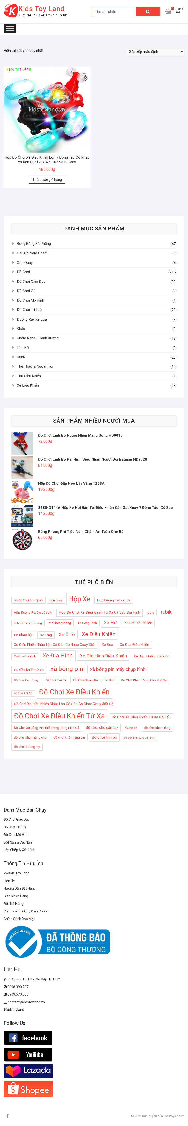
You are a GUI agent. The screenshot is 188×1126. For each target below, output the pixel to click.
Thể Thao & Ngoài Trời (35, 366)
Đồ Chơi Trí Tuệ (29, 310)
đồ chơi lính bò (104, 737)
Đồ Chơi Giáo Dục (31, 281)
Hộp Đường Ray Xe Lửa (113, 600)
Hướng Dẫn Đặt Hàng (20, 888)
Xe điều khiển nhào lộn (151, 656)
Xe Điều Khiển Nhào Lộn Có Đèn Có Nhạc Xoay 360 (54, 645)
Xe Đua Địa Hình (25, 656)
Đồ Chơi (23, 272)
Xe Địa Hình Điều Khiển (103, 656)
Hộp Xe (79, 599)
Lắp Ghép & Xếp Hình (19, 850)
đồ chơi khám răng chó (30, 737)
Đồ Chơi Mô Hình (30, 300)
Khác (21, 328)
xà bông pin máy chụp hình (117, 669)
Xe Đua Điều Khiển (134, 645)
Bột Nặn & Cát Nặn (18, 842)
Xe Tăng (46, 635)
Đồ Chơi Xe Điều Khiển (74, 692)
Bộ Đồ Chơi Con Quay (28, 600)
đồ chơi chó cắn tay (102, 727)
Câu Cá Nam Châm (32, 253)
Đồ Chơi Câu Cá (55, 680)
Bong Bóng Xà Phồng (34, 243)
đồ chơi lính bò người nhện (139, 737)
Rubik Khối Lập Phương (28, 623)
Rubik (21, 357)
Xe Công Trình (87, 623)
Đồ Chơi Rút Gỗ (23, 693)
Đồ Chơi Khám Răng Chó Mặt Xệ (144, 680)
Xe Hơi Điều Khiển (138, 623)
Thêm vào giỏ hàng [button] (47, 180)
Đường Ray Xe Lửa (32, 319)
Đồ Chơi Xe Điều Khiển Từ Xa (59, 716)
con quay (56, 600)
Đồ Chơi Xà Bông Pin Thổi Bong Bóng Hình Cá (46, 728)
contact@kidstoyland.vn (26, 1002)
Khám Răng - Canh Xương (38, 338)
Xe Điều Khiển (28, 385)
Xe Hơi (111, 622)
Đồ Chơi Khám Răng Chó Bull (93, 680)
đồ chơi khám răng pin (69, 737)
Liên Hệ (9, 881)
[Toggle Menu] (10, 28)
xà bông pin (66, 668)
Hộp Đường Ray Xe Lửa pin (33, 612)
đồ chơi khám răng (157, 728)
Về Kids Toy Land (16, 873)
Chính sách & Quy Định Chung (26, 911)
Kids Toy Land (41, 9)
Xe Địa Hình (58, 655)
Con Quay (25, 262)
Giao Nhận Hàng (16, 896)
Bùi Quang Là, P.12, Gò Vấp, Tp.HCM (33, 979)
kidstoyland (15, 1010)
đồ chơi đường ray (27, 747)
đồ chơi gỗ (131, 728)
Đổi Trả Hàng (13, 904)
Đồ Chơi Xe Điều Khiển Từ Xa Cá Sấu (141, 717)
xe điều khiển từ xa (29, 670)
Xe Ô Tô (67, 634)
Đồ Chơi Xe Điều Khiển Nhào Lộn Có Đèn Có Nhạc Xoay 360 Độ (63, 704)
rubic (150, 612)
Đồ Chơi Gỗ (26, 291)
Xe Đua (107, 645)
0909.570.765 (17, 994)
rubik (166, 612)
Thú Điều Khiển (29, 376)
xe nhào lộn (23, 634)
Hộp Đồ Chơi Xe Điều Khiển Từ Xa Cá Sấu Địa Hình (99, 612)
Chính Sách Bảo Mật (19, 919)
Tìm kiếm (148, 11)
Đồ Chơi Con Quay (26, 680)
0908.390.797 (17, 987)
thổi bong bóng (60, 623)
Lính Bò (23, 347)
